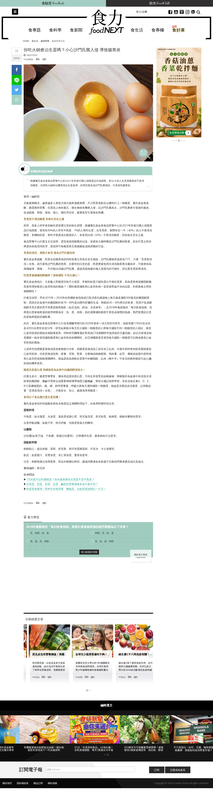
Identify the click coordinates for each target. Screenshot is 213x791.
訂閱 (156, 770)
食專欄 (157, 30)
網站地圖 (52, 783)
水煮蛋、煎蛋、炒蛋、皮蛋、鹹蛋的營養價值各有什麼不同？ (62, 484)
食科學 (55, 30)
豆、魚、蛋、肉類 (104, 541)
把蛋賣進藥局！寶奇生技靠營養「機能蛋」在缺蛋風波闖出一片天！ (66, 489)
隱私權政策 (22, 783)
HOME (26, 40)
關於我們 (7, 783)
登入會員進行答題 (89, 552)
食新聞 (76, 30)
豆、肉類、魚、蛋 (39, 532)
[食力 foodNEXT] (106, 22)
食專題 (34, 30)
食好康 (178, 30)
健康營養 (45, 40)
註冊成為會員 (177, 770)
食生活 (137, 30)
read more (140, 557)
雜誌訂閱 (38, 783)
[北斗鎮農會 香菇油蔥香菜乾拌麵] (178, 92)
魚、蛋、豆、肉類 (39, 541)
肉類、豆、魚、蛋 (104, 532)
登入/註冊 (141, 11)
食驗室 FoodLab (53, 3)
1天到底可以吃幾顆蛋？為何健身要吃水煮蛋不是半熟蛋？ (60, 479)
